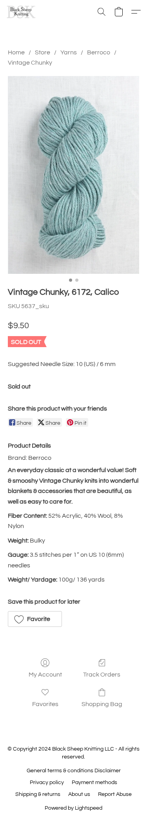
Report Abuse (115, 794)
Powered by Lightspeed (73, 808)
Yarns (68, 52)
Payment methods (94, 782)
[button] (22, 12)
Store (42, 52)
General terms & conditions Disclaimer (74, 770)
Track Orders (101, 674)
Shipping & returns (37, 794)
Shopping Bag (102, 704)
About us (79, 794)
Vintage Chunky (30, 62)
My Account (45, 674)
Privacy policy (47, 782)
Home (16, 52)
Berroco (98, 52)
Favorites (45, 704)
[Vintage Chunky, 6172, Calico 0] (73, 175)
